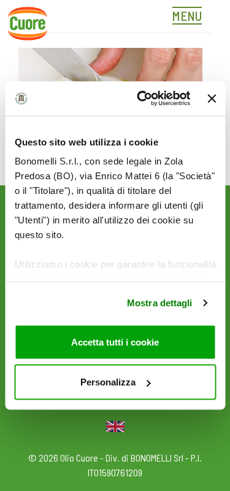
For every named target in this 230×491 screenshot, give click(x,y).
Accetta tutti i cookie (115, 341)
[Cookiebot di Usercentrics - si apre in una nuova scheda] (141, 99)
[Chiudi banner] (211, 98)
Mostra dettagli (160, 303)
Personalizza (108, 382)
